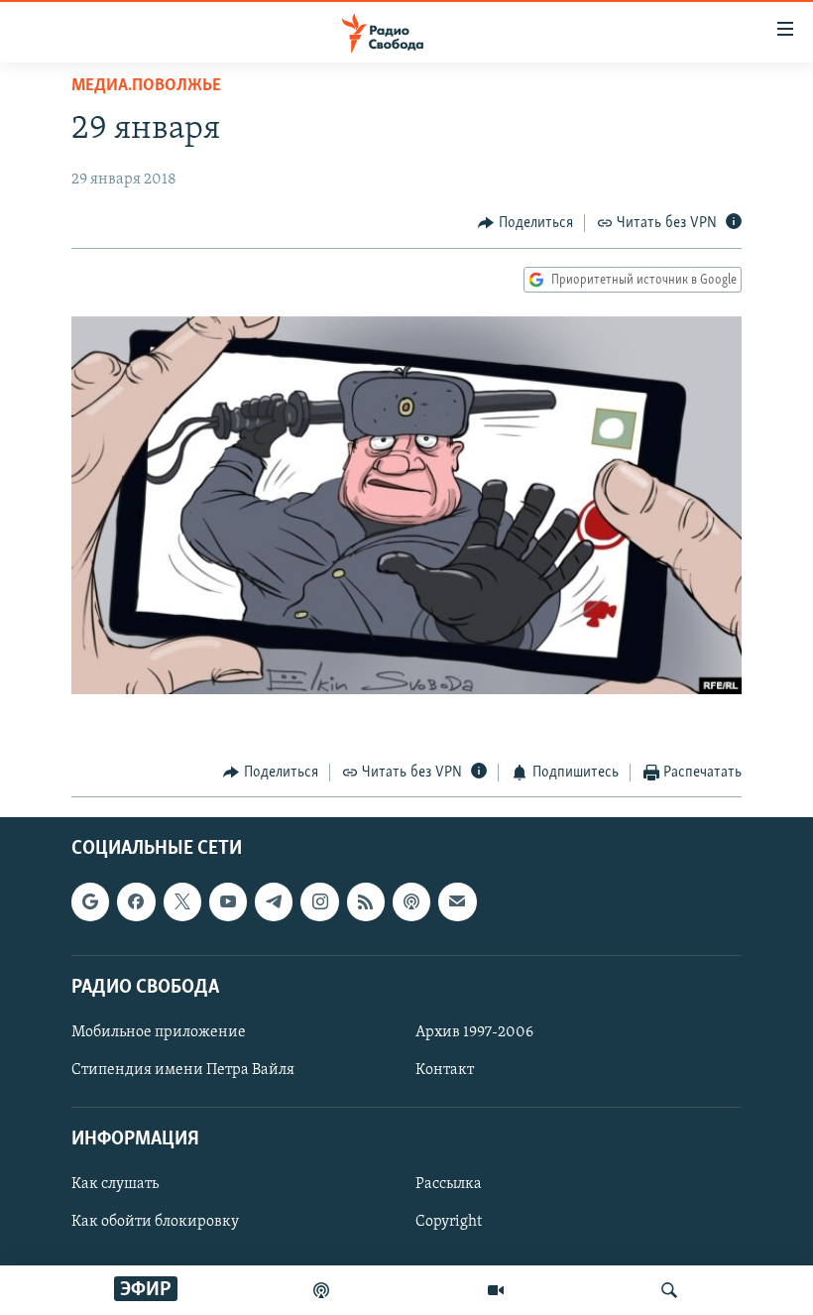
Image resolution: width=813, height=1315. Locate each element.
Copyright (448, 1223)
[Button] (525, 223)
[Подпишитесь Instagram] (319, 902)
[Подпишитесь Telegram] (273, 902)
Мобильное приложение (158, 1032)
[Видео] (495, 1290)
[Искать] (669, 1290)
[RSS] (366, 902)
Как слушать (115, 1185)
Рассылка (448, 1185)
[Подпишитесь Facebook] (136, 902)
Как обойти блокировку (155, 1223)
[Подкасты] (411, 902)
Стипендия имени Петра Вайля (182, 1070)
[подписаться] (457, 902)
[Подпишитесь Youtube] (228, 902)
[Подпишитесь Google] (90, 902)
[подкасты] (321, 1290)
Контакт (444, 1070)
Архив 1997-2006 (474, 1032)
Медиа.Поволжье (146, 86)
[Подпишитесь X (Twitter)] (182, 902)
